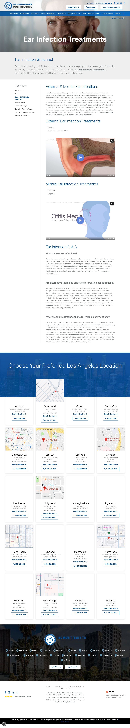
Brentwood (23, 650)
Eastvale (84, 650)
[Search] (123, 14)
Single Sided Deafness (22, 115)
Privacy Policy (66, 693)
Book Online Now (18, 414)
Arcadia (11, 650)
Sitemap (74, 693)
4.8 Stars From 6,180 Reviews (95, 3)
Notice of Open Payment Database (73, 695)
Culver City (47, 650)
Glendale (96, 650)
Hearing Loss (19, 90)
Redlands (67, 660)
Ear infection (65, 688)
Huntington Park (15, 655)
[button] (4, 724)
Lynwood (56, 655)
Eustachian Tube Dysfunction (24, 109)
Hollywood (121, 650)
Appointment (72, 667)
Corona (34, 650)
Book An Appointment (110, 7)
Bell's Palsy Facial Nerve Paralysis (25, 112)
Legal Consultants (107, 14)
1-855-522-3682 (50, 420)
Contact (117, 14)
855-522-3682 (20, 418)
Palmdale (94, 655)
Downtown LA (60, 650)
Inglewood (29, 655)
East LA (73, 650)
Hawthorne (108, 650)
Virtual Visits (72, 7)
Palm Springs (107, 655)
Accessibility (57, 695)
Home (48, 686)
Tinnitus (17, 94)
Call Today (92, 7)
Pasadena (120, 655)
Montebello (68, 655)
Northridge (81, 655)
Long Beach (43, 655)
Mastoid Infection (20, 102)
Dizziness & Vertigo (21, 106)
